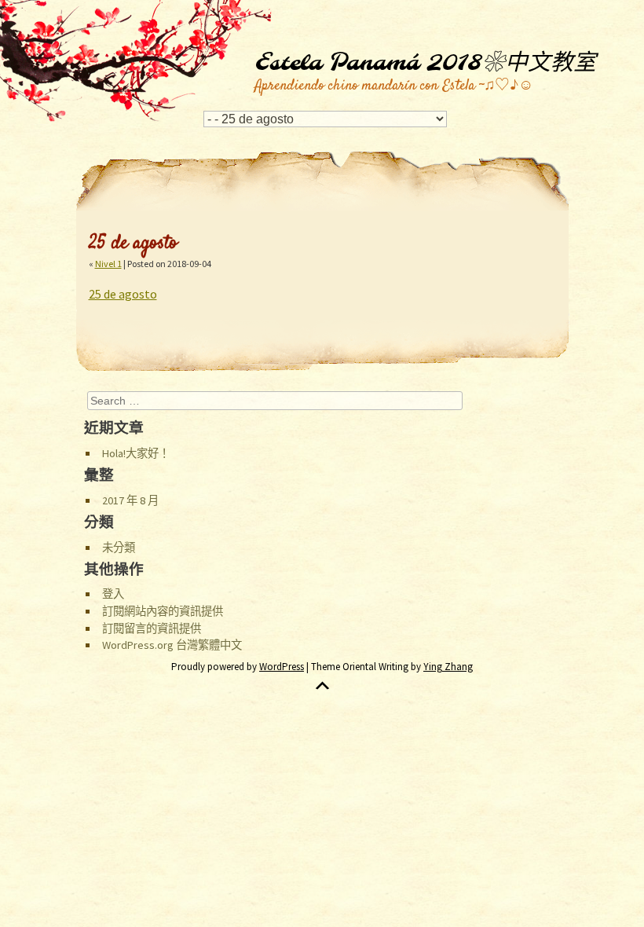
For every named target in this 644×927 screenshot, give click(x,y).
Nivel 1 (108, 263)
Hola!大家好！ (136, 453)
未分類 (118, 547)
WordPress (281, 666)
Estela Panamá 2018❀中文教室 (425, 63)
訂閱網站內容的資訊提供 (162, 611)
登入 (113, 594)
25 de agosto (123, 294)
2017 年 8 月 (130, 500)
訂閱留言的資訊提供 (151, 628)
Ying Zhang (448, 666)
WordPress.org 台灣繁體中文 (172, 645)
